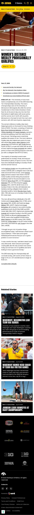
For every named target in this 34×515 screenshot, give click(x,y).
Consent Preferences (18, 498)
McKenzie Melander (15, 130)
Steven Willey (14, 201)
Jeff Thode (22, 144)
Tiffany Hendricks (6, 132)
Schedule (27, 9)
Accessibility (16, 511)
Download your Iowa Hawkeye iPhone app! (16, 96)
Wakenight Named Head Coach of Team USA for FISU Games (17, 366)
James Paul (5, 144)
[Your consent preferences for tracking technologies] (3, 512)
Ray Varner (12, 142)
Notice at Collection (23, 504)
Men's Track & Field (8, 50)
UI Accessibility (5, 511)
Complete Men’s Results (9, 264)
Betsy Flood (4, 130)
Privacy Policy (5, 498)
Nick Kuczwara (21, 215)
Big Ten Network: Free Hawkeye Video (14, 90)
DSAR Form (20, 501)
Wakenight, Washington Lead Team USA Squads (16, 321)
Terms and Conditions (8, 501)
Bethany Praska (10, 169)
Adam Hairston (21, 142)
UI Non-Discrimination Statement (11, 507)
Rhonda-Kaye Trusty (24, 191)
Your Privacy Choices (8, 504)
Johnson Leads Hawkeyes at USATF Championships (16, 409)
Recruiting (19, 9)
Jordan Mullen (12, 221)
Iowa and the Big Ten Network (12, 87)
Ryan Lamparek (19, 148)
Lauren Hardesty (20, 132)
